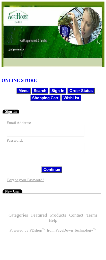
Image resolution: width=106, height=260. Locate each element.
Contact (76, 215)
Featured (39, 215)
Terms (92, 215)
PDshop (36, 230)
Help (53, 220)
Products (58, 215)
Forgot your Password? (25, 180)
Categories (18, 215)
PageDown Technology (74, 230)
